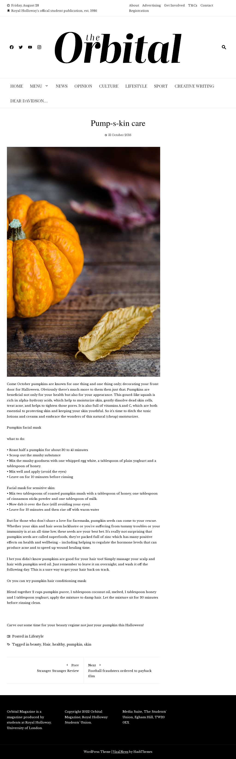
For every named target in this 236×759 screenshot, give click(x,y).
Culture (108, 86)
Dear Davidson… (28, 101)
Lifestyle (136, 86)
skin (87, 644)
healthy (58, 644)
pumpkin (74, 644)
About (134, 5)
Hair (46, 644)
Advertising (151, 5)
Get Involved (174, 5)
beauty (35, 644)
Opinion (83, 86)
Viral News (120, 751)
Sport (161, 86)
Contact (207, 5)
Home (16, 86)
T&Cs (192, 5)
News (62, 86)
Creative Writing (194, 86)
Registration (139, 11)
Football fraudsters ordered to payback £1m (119, 670)
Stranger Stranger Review (58, 668)
